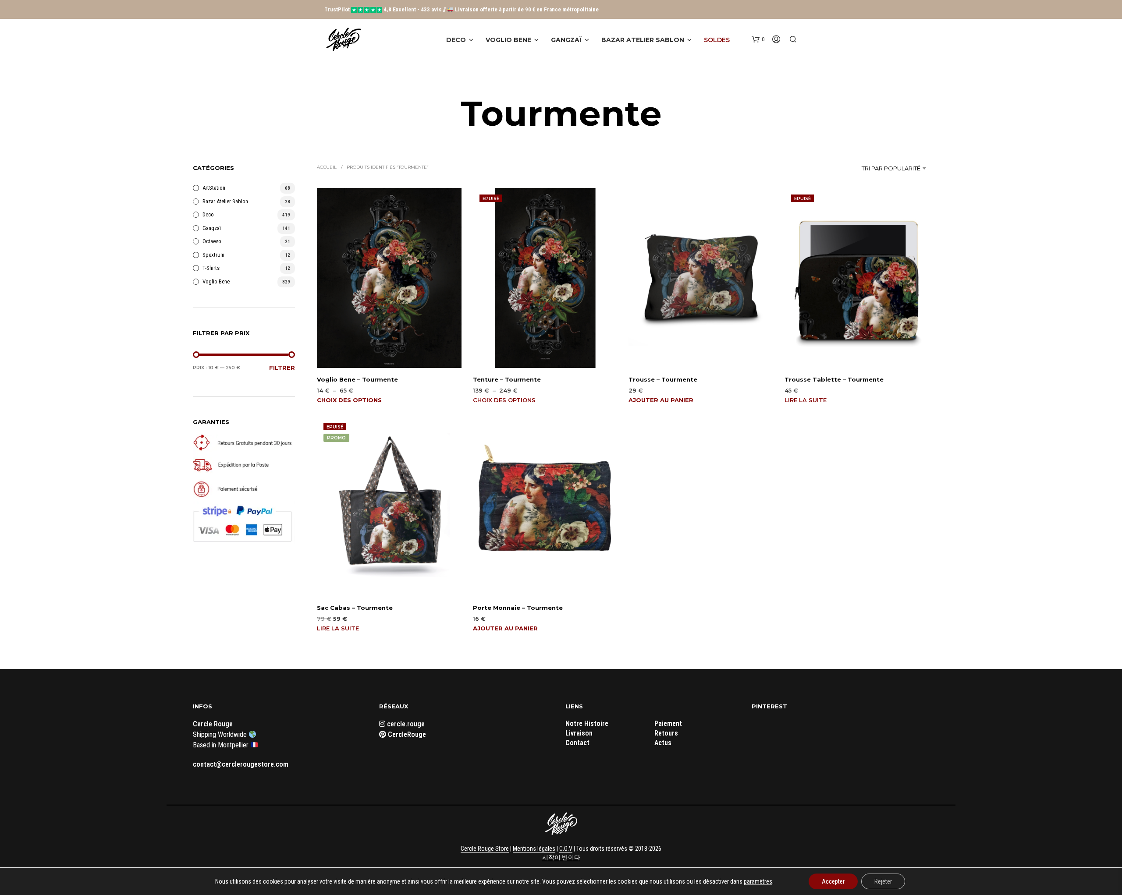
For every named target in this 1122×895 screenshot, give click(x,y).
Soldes (717, 40)
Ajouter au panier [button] (660, 399)
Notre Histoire (586, 723)
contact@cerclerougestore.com (240, 764)
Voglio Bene (508, 40)
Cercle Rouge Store (485, 848)
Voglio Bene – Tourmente (357, 379)
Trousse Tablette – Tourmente (834, 379)
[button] (758, 39)
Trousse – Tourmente (662, 379)
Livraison (579, 733)
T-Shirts (211, 268)
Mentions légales (534, 848)
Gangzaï (566, 40)
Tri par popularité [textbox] (891, 168)
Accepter (833, 881)
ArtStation (213, 187)
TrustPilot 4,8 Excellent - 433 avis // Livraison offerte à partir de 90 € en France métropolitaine (461, 9)
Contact (577, 743)
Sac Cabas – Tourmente (355, 607)
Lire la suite (806, 399)
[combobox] (873, 168)
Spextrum (213, 254)
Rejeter (883, 881)
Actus (662, 743)
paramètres (758, 881)
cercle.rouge (405, 724)
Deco (456, 40)
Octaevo (211, 241)
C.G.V (565, 848)
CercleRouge (406, 734)
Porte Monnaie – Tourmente (518, 607)
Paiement (668, 723)
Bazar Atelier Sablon (642, 40)
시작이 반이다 (561, 857)
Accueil (327, 167)
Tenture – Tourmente (507, 379)
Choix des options (349, 399)
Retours (666, 733)
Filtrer (282, 367)
